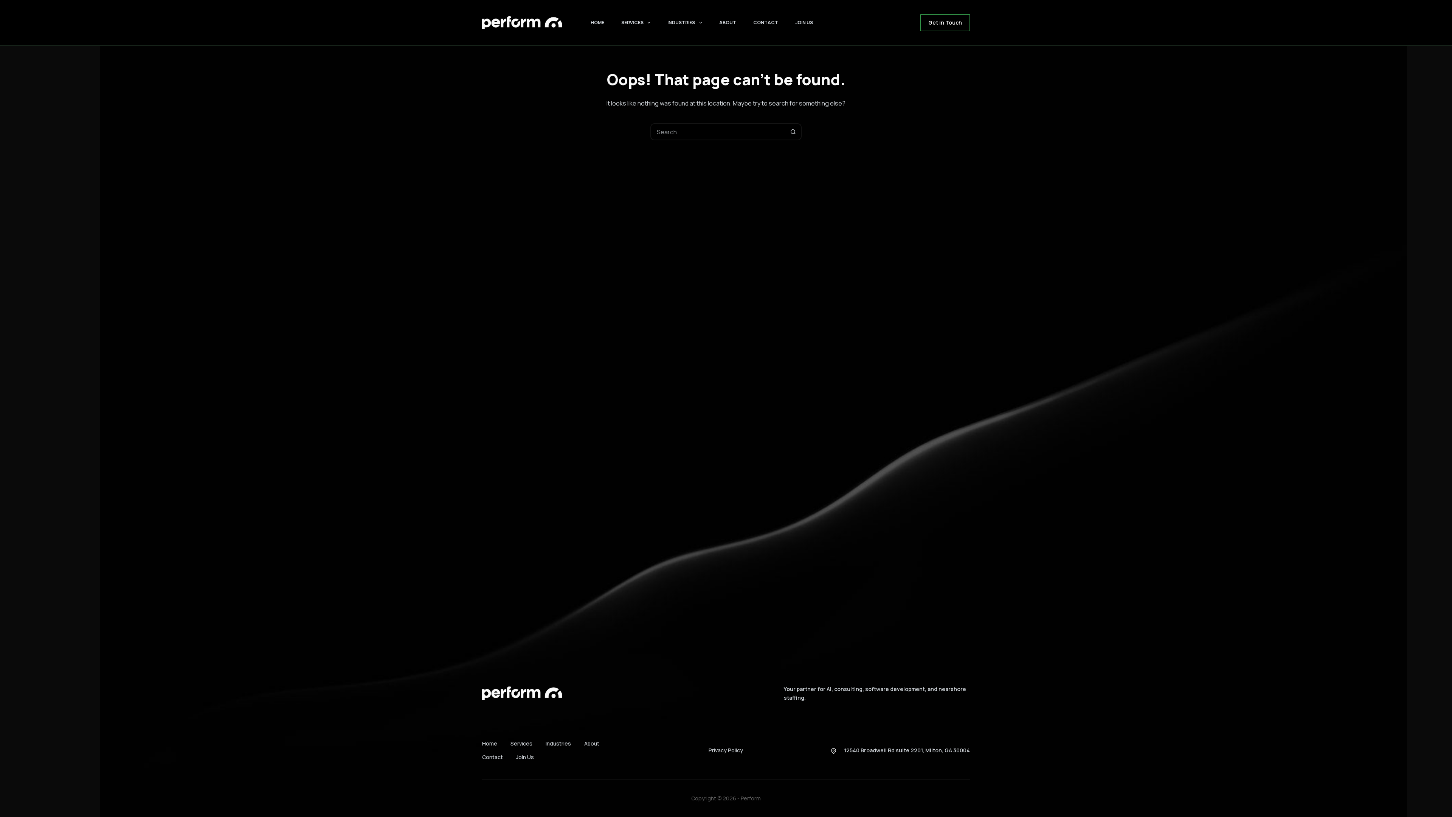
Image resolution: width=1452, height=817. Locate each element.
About (727, 22)
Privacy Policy (726, 750)
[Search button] (793, 132)
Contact (765, 22)
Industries (681, 22)
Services (632, 22)
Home (597, 22)
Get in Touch (945, 22)
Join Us (804, 22)
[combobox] (718, 131)
